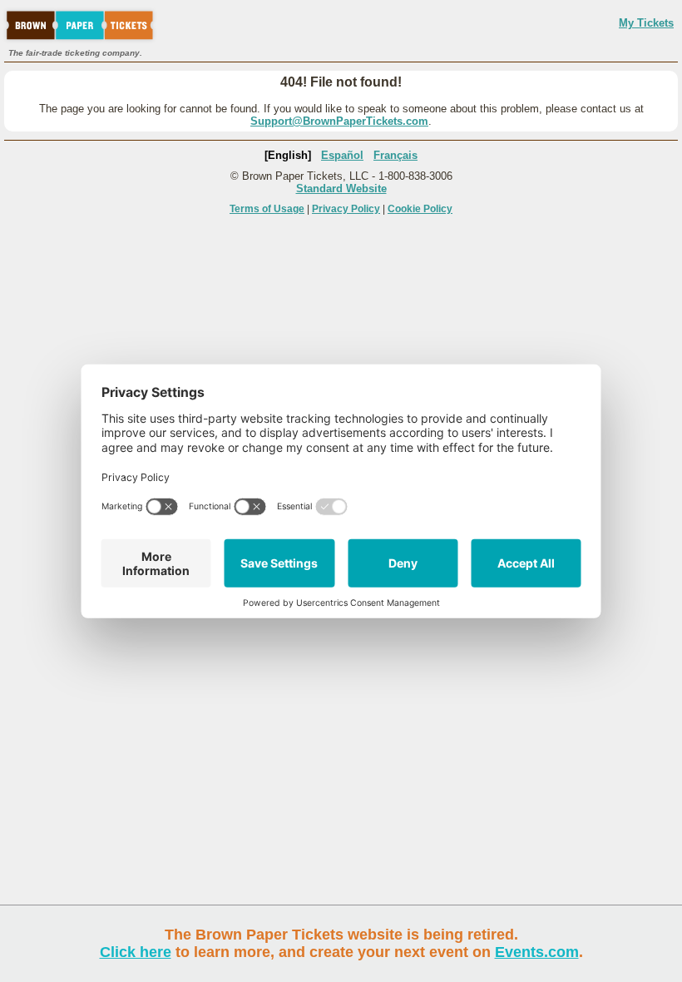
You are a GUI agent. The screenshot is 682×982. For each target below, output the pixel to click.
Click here (135, 952)
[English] (287, 155)
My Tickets (646, 23)
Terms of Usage (267, 209)
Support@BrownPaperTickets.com (339, 121)
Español (342, 155)
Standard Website (341, 188)
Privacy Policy (346, 209)
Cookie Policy (420, 209)
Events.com (537, 952)
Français (395, 155)
